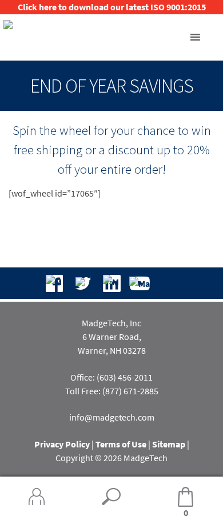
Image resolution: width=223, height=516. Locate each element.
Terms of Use (120, 444)
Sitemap (168, 444)
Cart (168, 497)
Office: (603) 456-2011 (111, 377)
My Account (37, 496)
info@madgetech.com (111, 417)
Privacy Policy (62, 444)
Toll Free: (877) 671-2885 (111, 391)
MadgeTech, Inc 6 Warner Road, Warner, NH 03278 (112, 336)
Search (111, 496)
